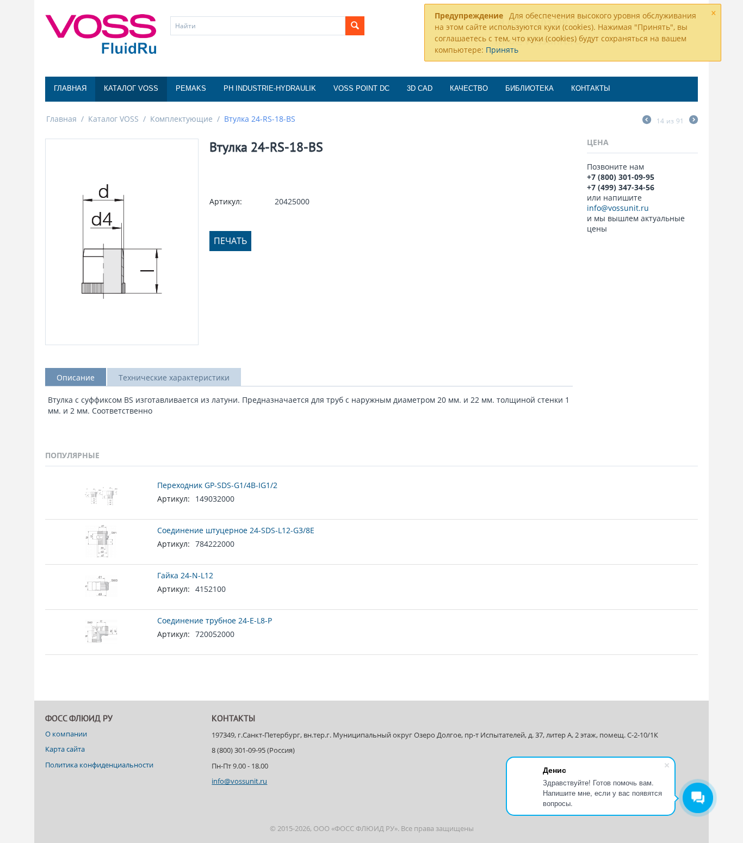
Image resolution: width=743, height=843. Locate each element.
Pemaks (191, 88)
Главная (70, 88)
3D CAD (419, 88)
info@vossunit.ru (618, 208)
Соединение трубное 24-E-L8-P (214, 620)
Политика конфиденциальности (99, 765)
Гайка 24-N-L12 (185, 575)
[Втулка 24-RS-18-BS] (122, 242)
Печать (230, 241)
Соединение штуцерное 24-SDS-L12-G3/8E (235, 530)
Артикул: (225, 201)
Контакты (590, 88)
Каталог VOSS (131, 88)
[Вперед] (693, 120)
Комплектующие (181, 119)
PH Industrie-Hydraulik (270, 88)
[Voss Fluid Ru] (100, 33)
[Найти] (354, 25)
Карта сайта (65, 749)
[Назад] (646, 120)
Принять (502, 50)
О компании (66, 734)
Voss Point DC (361, 88)
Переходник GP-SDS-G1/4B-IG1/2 (217, 485)
